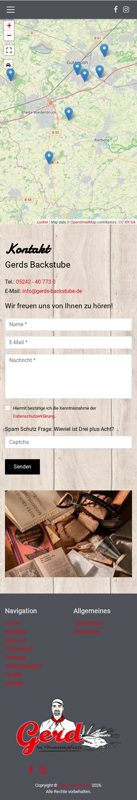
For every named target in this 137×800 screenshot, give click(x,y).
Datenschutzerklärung (34, 416)
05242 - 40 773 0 (36, 282)
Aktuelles (15, 631)
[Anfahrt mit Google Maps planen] (8, 64)
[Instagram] (126, 9)
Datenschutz (88, 623)
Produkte (15, 657)
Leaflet (42, 221)
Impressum (86, 631)
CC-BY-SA (126, 221)
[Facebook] (115, 9)
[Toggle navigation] (10, 9)
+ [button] (9, 25)
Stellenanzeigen (23, 666)
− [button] (9, 35)
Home (12, 623)
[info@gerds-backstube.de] (52, 291)
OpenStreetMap (83, 221)
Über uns (15, 640)
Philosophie (19, 649)
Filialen (13, 675)
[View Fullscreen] (9, 50)
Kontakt (14, 683)
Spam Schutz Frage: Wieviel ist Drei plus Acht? (59, 429)
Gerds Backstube (74, 785)
